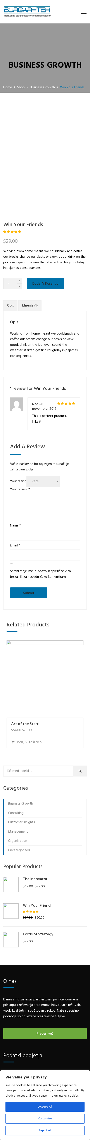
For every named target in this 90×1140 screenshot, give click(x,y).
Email (15, 545)
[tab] (10, 305)
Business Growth (20, 804)
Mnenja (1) (30, 305)
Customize (45, 1118)
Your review (20, 489)
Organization (17, 841)
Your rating (18, 481)
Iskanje (81, 771)
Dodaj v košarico (45, 284)
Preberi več (45, 1034)
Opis (10, 305)
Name (15, 525)
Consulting (16, 813)
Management (18, 832)
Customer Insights (21, 822)
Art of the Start (25, 724)
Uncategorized (19, 850)
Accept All (45, 1106)
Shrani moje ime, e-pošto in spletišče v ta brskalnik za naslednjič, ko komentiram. (40, 574)
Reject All (45, 1130)
